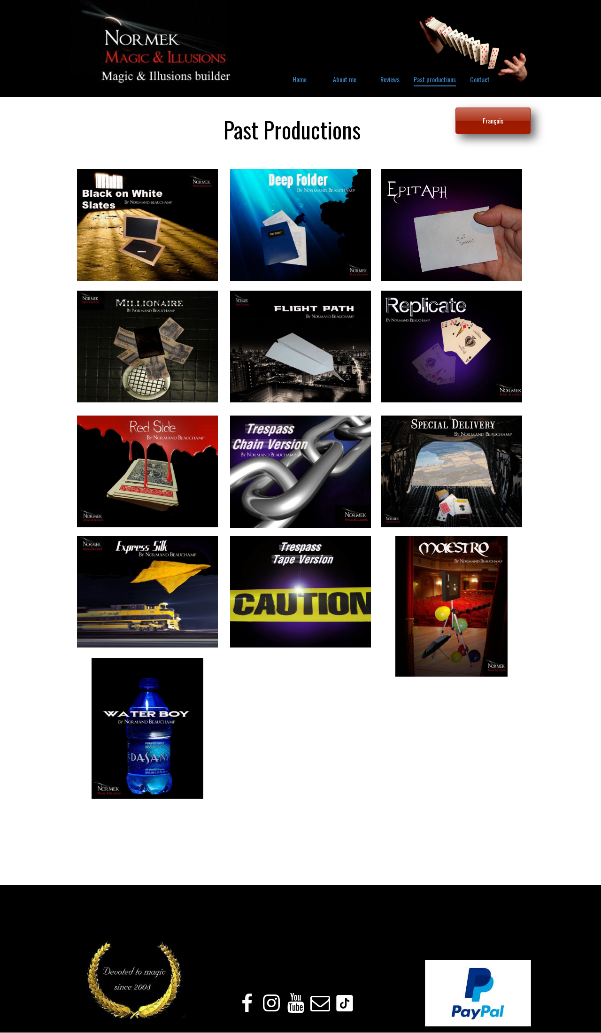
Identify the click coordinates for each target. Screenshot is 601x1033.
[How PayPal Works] (478, 1023)
